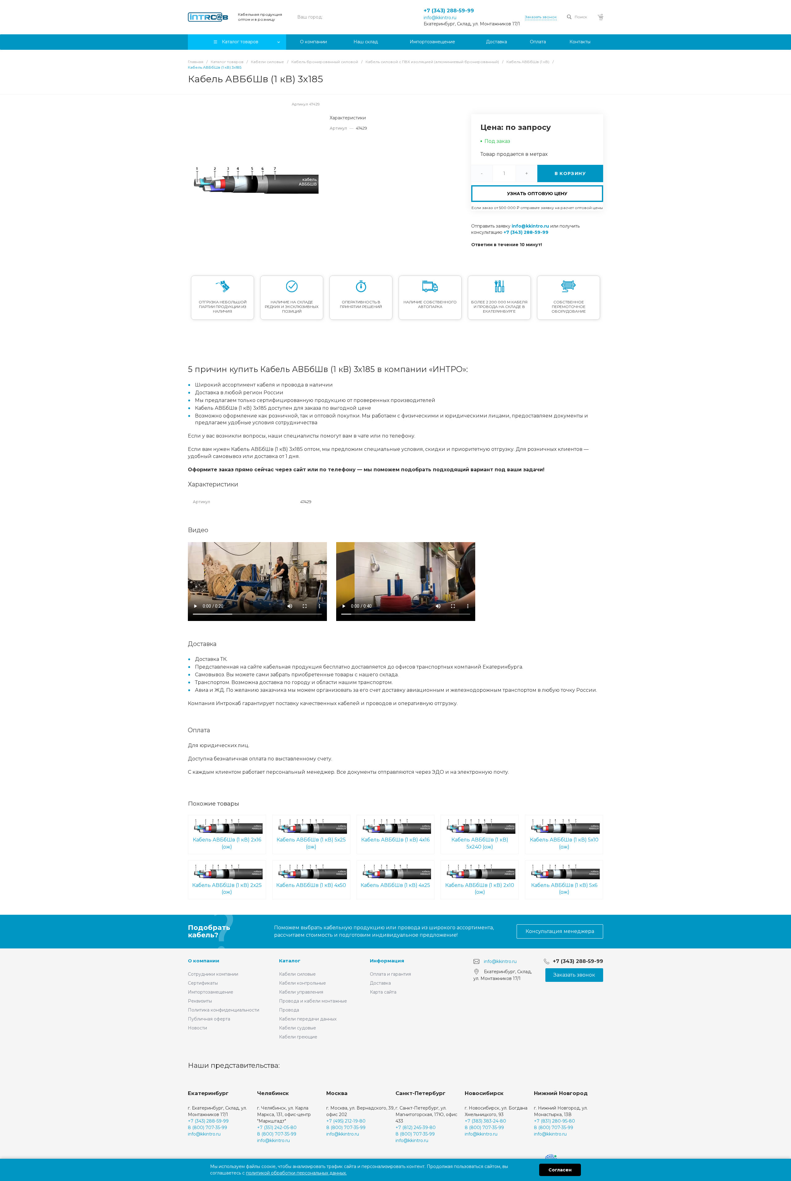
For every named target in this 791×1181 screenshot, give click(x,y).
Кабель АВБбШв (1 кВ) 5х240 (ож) (479, 843)
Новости (197, 1028)
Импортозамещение (210, 992)
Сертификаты (203, 983)
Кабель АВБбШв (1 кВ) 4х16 (395, 840)
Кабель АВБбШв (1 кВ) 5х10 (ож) (564, 843)
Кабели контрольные (302, 983)
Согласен (560, 1170)
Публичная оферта (209, 1019)
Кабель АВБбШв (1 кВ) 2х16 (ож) (227, 843)
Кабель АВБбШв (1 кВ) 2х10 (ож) (479, 888)
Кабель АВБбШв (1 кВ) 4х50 (311, 885)
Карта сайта (383, 992)
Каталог (289, 961)
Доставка (380, 983)
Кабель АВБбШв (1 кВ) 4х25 (395, 885)
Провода (289, 1010)
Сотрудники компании (213, 974)
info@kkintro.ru (440, 17)
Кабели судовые (297, 1028)
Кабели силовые (297, 974)
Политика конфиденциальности (223, 1010)
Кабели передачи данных (307, 1019)
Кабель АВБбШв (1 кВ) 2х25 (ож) (227, 888)
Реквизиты (200, 1001)
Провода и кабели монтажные (313, 1001)
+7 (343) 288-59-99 (449, 11)
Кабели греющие (298, 1037)
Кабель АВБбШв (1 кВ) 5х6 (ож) (564, 888)
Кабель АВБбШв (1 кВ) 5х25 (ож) (311, 843)
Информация (387, 961)
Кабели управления (301, 992)
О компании (203, 961)
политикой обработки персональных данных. (296, 1173)
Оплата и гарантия (390, 974)
